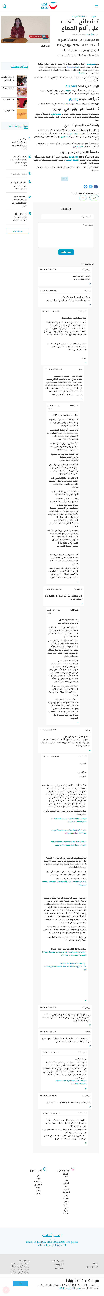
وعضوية (70, 67)
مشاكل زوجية (8, 110)
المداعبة (71, 86)
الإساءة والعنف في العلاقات (7, 78)
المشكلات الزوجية (78, 16)
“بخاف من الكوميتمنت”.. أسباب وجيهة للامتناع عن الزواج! (19, 143)
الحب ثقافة (91, 34)
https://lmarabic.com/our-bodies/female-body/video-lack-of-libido (68, 831)
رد (90, 283)
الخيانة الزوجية (8, 88)
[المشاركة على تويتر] (91, 186)
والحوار (73, 99)
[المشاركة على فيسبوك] (96, 186)
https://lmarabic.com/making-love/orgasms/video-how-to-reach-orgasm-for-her (65, 967)
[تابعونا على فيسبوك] (26, 1265)
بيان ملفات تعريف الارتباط (69, 1288)
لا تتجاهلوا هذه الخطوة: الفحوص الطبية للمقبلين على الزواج (19, 201)
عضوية (82, 73)
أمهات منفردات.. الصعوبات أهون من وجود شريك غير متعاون (19, 161)
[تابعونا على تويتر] (20, 1265)
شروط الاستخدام (92, 1267)
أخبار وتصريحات (58, 1264)
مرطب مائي (56, 114)
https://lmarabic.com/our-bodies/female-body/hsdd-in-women (68, 819)
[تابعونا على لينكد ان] (20, 1271)
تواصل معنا (59, 1268)
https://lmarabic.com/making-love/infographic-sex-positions (64, 883)
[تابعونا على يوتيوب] (26, 1271)
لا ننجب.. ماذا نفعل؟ (19, 174)
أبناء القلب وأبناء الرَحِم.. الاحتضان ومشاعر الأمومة (20, 217)
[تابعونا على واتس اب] (13, 1265)
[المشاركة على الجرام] (85, 186)
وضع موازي (65, 136)
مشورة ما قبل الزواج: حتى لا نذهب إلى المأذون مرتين (18, 185)
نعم (20, 1283)
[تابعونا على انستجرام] (13, 1271)
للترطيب (68, 90)
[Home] (48, 9)
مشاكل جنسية (8, 99)
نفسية (77, 67)
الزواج (93, 16)
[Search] (5, 6)
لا (83, 198)
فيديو (65, 178)
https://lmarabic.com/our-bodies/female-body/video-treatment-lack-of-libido (68, 843)
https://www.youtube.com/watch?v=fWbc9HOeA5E (71, 1082)
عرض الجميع (18, 231)
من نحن (95, 1263)
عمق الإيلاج (78, 147)
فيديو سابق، (90, 64)
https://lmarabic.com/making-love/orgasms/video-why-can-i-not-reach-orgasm (64, 953)
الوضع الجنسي (75, 133)
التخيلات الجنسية (72, 160)
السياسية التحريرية (57, 1260)
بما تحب (68, 104)
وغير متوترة (73, 157)
